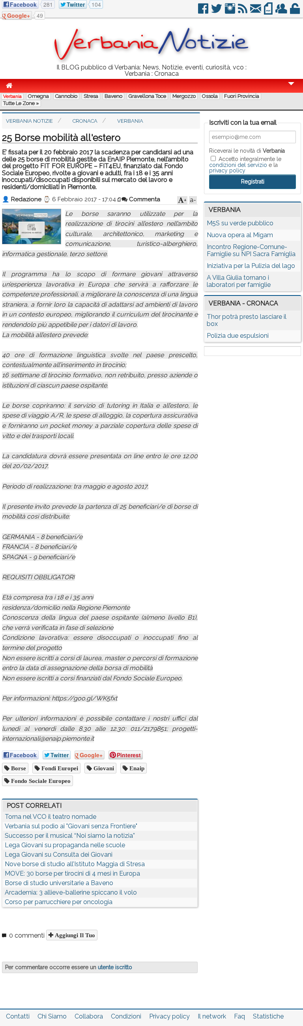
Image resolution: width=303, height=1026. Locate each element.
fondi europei (59, 768)
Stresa (91, 96)
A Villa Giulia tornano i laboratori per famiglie (239, 281)
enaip (136, 768)
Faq (239, 1016)
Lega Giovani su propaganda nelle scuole (65, 845)
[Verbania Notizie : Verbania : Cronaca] (151, 61)
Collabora (89, 1016)
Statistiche (268, 1016)
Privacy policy (169, 1016)
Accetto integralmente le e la (245, 164)
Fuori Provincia (241, 96)
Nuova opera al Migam (240, 235)
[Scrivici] (256, 11)
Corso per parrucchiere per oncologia (58, 902)
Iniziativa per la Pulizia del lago (251, 266)
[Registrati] (281, 11)
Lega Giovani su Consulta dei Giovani (58, 854)
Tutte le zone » (21, 103)
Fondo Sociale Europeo (40, 781)
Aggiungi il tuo (74, 935)
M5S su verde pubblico (240, 223)
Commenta (143, 199)
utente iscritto (115, 967)
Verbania (12, 96)
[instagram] (230, 11)
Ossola (210, 96)
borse (17, 768)
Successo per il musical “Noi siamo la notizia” (70, 835)
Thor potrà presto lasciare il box (246, 320)
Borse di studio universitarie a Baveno (59, 883)
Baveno (113, 96)
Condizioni (126, 1016)
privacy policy (227, 170)
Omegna (38, 96)
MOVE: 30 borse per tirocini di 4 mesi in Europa (72, 873)
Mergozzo (184, 96)
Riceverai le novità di (247, 151)
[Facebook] (203, 11)
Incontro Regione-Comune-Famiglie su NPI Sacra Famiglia (251, 250)
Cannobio (66, 96)
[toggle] (291, 89)
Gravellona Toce (147, 96)
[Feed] (243, 11)
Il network (212, 1016)
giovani (103, 768)
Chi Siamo (52, 1016)
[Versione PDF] (269, 11)
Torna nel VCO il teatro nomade (50, 816)
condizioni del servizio (238, 165)
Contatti (18, 1016)
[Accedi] (295, 11)
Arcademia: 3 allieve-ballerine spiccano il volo (71, 892)
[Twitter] (217, 11)
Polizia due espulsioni (238, 335)
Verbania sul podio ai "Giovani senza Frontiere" (71, 826)
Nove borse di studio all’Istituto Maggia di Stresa (75, 864)
